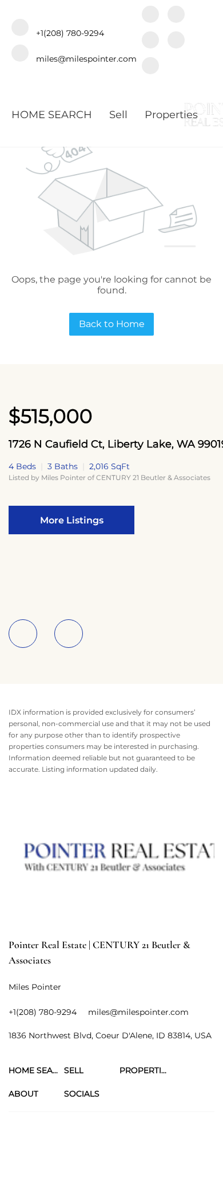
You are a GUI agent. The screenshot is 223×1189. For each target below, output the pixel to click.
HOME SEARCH (51, 114)
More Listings (71, 520)
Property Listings (84, 1160)
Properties (171, 114)
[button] (36, 1071)
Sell (118, 114)
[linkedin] (176, 16)
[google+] (150, 67)
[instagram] (150, 41)
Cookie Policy (150, 1148)
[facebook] (150, 16)
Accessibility (175, 1160)
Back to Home (112, 324)
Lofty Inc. (70, 1128)
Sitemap (134, 1160)
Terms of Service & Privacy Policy (65, 1148)
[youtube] (176, 41)
